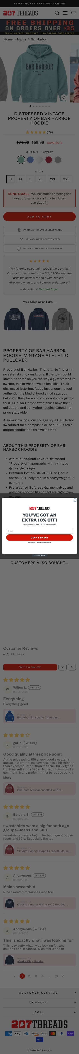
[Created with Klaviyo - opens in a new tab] (39, 555)
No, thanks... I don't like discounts (39, 542)
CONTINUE (40, 537)
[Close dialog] (74, 500)
